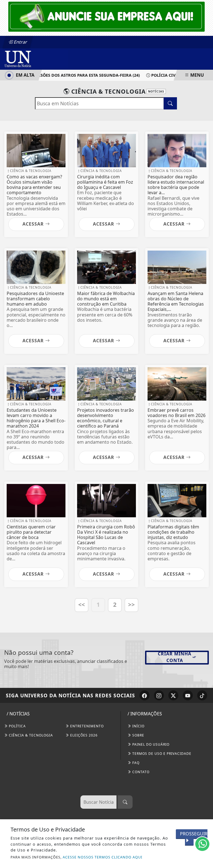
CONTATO (140, 772)
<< (81, 604)
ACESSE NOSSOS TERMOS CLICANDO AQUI (102, 857)
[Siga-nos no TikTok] (202, 695)
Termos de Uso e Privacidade (161, 753)
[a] (106, 16)
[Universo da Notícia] (36, 59)
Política (17, 726)
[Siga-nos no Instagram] (159, 695)
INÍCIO (137, 726)
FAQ (135, 762)
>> (131, 604)
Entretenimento (86, 726)
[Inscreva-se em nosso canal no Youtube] (188, 695)
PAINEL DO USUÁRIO (150, 744)
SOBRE (137, 735)
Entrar (20, 42)
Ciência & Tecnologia (30, 735)
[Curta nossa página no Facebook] (144, 695)
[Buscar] (125, 802)
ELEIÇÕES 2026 (83, 735)
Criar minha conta (174, 657)
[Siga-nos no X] (173, 695)
